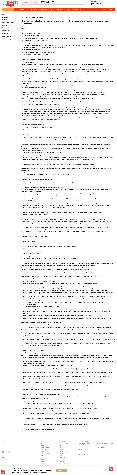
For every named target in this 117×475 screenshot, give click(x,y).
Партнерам (53, 9)
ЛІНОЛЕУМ (43, 455)
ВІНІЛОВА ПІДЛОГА (45, 447)
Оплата (27, 9)
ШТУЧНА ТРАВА (45, 465)
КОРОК (42, 451)
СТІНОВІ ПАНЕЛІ (45, 453)
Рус (104, 9)
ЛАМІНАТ (43, 443)
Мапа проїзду (101, 448)
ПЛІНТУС (43, 459)
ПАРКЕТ (43, 445)
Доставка (21, 9)
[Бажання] (109, 4)
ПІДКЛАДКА (43, 461)
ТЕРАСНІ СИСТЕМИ (45, 449)
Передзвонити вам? (83, 447)
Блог (47, 9)
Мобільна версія (7, 459)
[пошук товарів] (84, 5)
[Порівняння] (105, 4)
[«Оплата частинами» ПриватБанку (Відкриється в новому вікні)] (11, 457)
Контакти (59, 9)
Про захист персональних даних (84, 431)
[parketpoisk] (10, 444)
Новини (43, 9)
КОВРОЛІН (43, 457)
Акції (16, 9)
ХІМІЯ (42, 463)
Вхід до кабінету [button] (64, 443)
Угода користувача (76, 9)
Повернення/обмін (35, 9)
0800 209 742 (48, 2)
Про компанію (66, 9)
